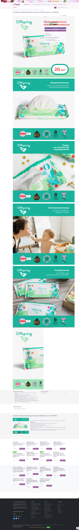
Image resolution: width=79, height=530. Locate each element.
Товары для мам (46, 508)
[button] (66, 7)
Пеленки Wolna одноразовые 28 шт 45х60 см (46, 455)
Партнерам (55, 4)
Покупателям (60, 4)
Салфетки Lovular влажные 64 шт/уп (18, 479)
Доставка (48, 4)
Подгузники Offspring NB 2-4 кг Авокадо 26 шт (32, 454)
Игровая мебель (46, 516)
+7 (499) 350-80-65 (33, 510)
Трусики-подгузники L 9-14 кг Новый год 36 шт (19, 443)
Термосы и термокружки (48, 510)
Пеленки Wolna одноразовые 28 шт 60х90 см (19, 455)
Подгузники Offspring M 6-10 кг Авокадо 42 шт (32, 443)
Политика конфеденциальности (18, 526)
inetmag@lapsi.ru (33, 517)
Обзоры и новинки (38, 4)
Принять (48, 527)
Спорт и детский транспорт (48, 515)
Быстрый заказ (55, 28)
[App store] (16, 513)
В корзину (55, 30)
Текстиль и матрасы (47, 507)
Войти (59, 7)
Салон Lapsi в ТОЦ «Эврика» (50, 39)
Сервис (52, 4)
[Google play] (21, 513)
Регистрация (62, 7)
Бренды (45, 4)
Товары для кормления (47, 509)
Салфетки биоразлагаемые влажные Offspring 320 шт (32, 481)
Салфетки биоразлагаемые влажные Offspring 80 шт (59, 454)
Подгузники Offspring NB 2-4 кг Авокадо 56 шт (59, 443)
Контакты (64, 4)
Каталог (14, 7)
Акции (33, 4)
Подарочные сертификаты (48, 517)
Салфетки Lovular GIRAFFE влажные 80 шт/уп (31, 469)
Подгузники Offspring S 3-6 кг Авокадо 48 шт (45, 443)
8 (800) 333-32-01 (27, 4)
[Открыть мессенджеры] (77, 528)
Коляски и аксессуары (47, 503)
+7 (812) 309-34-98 (33, 514)
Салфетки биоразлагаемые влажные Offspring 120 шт (59, 469)
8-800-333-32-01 (48, 35)
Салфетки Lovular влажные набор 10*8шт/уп (45, 480)
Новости (42, 4)
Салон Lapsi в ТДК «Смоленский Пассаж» (52, 37)
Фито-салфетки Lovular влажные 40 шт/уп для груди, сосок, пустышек (19, 469)
